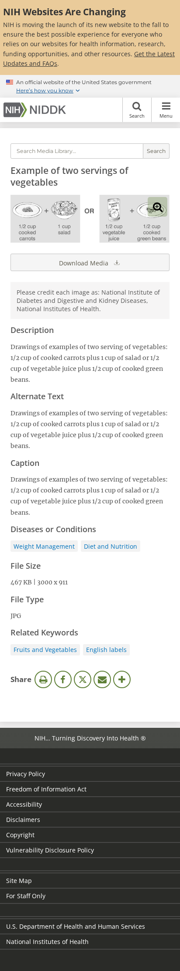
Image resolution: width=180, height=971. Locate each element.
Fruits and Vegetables (45, 649)
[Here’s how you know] (90, 86)
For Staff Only (25, 896)
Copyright (20, 835)
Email (102, 679)
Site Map (19, 880)
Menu (166, 115)
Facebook (63, 679)
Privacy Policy (25, 774)
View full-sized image (157, 207)
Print (43, 679)
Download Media (84, 263)
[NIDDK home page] (36, 109)
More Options (122, 679)
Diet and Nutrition (110, 546)
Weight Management (44, 546)
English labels (106, 649)
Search (137, 115)
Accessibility (24, 804)
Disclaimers (23, 819)
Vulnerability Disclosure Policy (50, 850)
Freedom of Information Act (46, 789)
